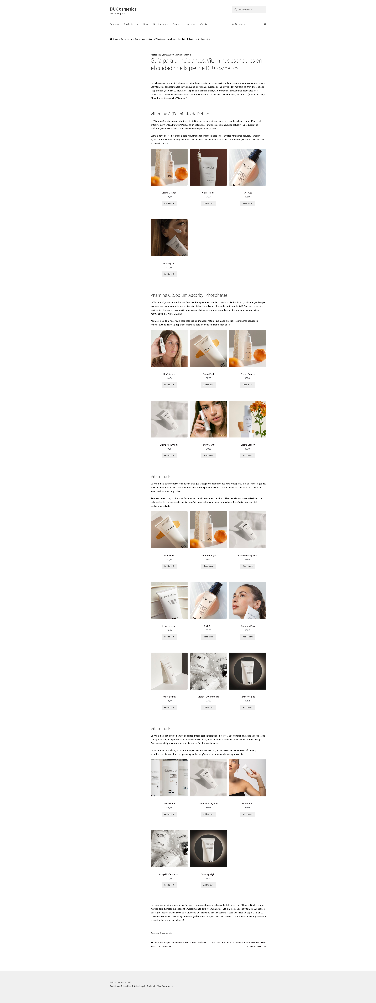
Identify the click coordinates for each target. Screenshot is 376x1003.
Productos (129, 24)
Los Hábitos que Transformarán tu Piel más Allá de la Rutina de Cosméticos (179, 944)
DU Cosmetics (123, 9)
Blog (145, 24)
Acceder (191, 24)
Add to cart (208, 203)
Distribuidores (160, 24)
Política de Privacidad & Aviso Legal (127, 986)
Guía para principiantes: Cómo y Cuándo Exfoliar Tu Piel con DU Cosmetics (238, 944)
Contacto (177, 24)
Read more (169, 203)
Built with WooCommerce (160, 986)
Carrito (204, 24)
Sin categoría (126, 39)
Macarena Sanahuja (182, 54)
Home (116, 39)
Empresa (114, 24)
